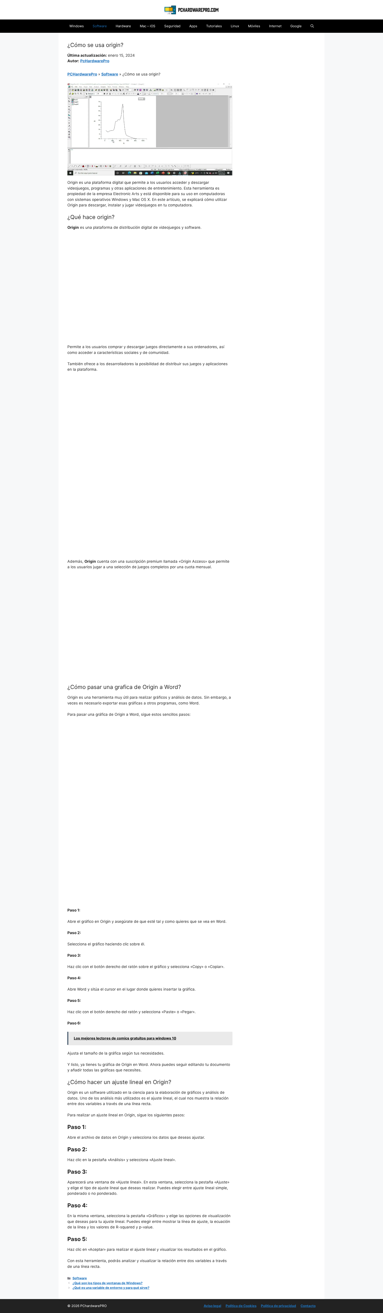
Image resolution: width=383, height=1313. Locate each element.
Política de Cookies (241, 1306)
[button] (312, 26)
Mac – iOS (147, 26)
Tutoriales (214, 26)
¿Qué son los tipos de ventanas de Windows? (107, 1283)
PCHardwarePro (82, 74)
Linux (235, 26)
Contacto (308, 1306)
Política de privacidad (278, 1306)
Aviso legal (212, 1306)
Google (296, 26)
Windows (76, 26)
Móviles (254, 26)
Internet (275, 26)
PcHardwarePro (94, 61)
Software (100, 26)
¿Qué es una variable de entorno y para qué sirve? (110, 1288)
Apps (193, 26)
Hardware (123, 26)
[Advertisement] (149, 267)
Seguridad (172, 26)
